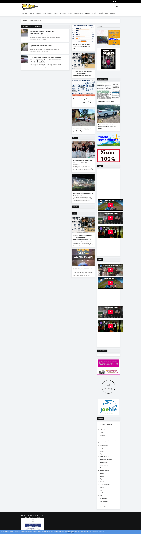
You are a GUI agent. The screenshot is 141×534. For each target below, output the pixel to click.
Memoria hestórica (105, 467)
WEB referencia (104, 504)
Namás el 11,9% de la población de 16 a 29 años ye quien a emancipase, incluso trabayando (82, 73)
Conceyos (31, 13)
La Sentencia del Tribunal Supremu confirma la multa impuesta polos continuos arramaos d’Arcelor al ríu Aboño (45, 60)
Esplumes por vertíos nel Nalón (41, 46)
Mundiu (56, 13)
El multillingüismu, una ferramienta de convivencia (83, 194)
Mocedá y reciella (103, 13)
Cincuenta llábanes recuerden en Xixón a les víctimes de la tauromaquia (82, 162)
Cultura (69, 13)
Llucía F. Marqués (104, 456)
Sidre (101, 495)
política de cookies (99, 531)
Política (102, 487)
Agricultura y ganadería (106, 424)
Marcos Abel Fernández (106, 459)
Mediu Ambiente (47, 13)
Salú (101, 490)
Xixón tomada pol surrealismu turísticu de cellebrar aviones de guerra (107, 126)
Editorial (102, 438)
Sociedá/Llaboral (78, 13)
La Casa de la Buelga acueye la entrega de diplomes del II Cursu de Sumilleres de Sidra (83, 130)
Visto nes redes (104, 501)
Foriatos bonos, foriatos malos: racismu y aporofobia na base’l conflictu (82, 46)
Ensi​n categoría (104, 445)
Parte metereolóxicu (105, 484)
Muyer (101, 479)
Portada (24, 13)
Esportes (87, 13)
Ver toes (75, 206)
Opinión (94, 13)
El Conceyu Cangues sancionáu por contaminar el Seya (42, 32)
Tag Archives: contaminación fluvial (31, 26)
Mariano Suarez (104, 462)
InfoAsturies (30, 6)
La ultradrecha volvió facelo (106, 101)
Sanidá (101, 493)
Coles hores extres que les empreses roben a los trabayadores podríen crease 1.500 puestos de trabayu (83, 101)
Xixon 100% (113, 13)
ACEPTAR (70, 532)
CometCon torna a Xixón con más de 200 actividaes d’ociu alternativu (83, 269)
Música (102, 476)
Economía (63, 13)
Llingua (101, 451)
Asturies (38, 13)
